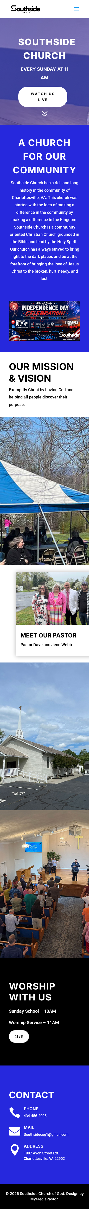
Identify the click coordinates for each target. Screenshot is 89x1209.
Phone (31, 1108)
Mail (29, 1127)
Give (19, 1036)
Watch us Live (43, 97)
